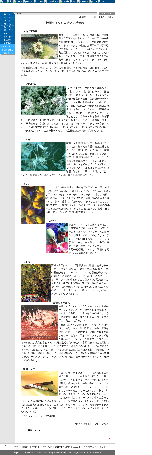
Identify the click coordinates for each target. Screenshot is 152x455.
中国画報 (35, 447)
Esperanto (84, 1)
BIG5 (103, 1)
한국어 (95, 1)
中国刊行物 (47, 447)
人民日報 (76, 447)
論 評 (7, 30)
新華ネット (104, 447)
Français (29, 1)
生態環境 (7, 40)
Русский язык (53, 1)
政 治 (7, 14)
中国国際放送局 (90, 447)
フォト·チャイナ (7, 46)
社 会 (7, 21)
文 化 (7, 24)
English (19, 1)
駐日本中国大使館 (62, 447)
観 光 (7, 27)
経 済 (7, 17)
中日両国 (7, 36)
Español (65, 1)
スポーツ (7, 33)
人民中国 (14, 447)
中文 (11, 1)
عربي (75, 1)
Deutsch (40, 1)
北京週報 (25, 447)
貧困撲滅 (7, 43)
